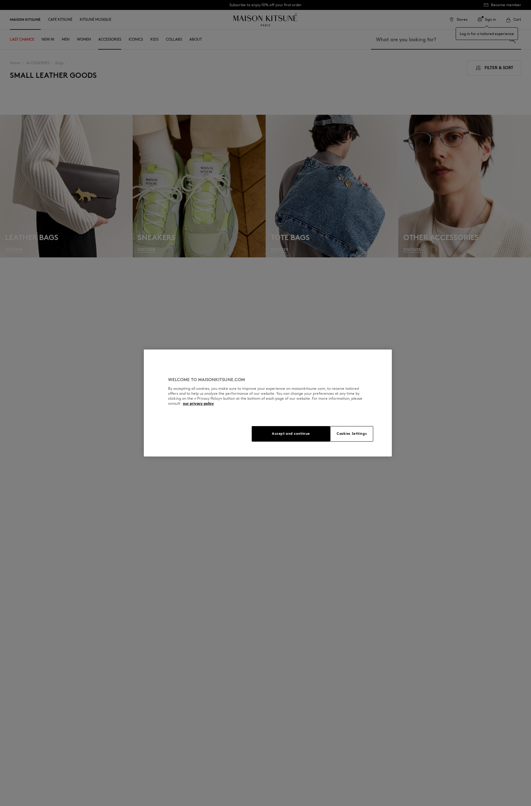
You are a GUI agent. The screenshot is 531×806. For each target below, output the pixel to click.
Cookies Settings (352, 433)
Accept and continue (291, 433)
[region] (268, 403)
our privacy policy (198, 403)
